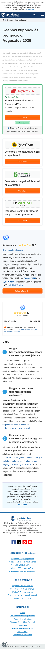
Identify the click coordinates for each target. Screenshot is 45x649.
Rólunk (22, 613)
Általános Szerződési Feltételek (22, 622)
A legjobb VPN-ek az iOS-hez (22, 568)
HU (35, 15)
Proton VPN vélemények (22, 592)
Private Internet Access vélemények (22, 595)
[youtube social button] (30, 542)
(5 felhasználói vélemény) (12, 250)
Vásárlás (22, 117)
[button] (4, 644)
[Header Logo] (10, 15)
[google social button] (24, 542)
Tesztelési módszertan (22, 635)
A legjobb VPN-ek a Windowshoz (22, 562)
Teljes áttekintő (22, 291)
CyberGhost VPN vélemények (22, 589)
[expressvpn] (22, 109)
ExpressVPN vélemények (22, 586)
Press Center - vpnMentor (22, 628)
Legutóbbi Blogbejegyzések (22, 559)
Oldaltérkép (22, 625)
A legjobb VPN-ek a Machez (22, 565)
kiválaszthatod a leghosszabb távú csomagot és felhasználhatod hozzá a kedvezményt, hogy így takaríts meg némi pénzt (22, 461)
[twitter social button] (19, 542)
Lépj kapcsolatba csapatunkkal (22, 616)
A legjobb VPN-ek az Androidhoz (22, 571)
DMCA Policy (22, 632)
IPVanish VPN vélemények (23, 598)
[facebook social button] (14, 542)
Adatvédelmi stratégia (22, 619)
